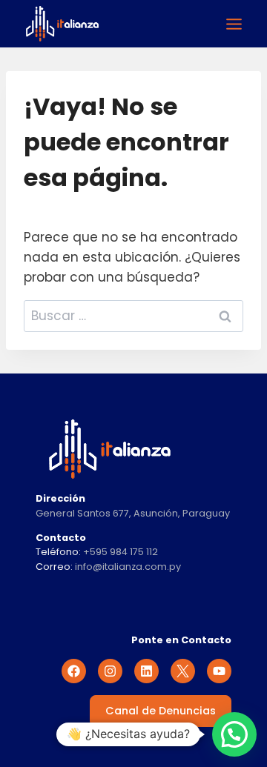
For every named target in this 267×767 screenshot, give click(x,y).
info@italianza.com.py (128, 566)
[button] (234, 734)
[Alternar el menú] (234, 24)
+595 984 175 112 (120, 551)
